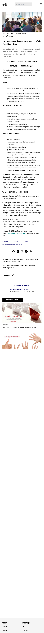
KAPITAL (5, 627)
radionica (26, 241)
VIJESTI (4, 623)
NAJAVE (4, 630)
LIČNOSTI (25, 630)
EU (23, 627)
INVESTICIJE (26, 623)
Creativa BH (5, 241)
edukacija (16, 241)
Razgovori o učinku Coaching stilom (12, 244)
